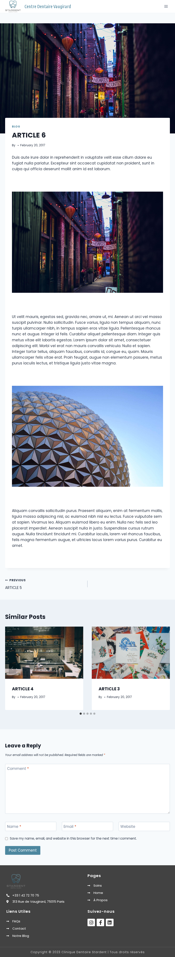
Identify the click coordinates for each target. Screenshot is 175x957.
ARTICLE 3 (109, 689)
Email (70, 826)
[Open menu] (166, 6)
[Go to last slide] (12, 668)
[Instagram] (91, 922)
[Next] (162, 668)
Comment (18, 768)
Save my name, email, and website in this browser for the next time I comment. (73, 838)
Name (14, 826)
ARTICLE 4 (23, 689)
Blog (16, 126)
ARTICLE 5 (15, 584)
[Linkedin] (109, 922)
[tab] (81, 714)
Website (127, 826)
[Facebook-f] (100, 922)
